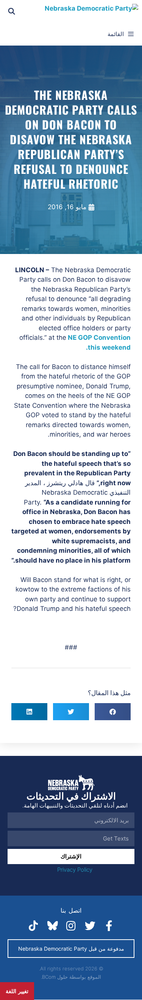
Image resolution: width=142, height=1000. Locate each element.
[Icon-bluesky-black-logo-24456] (52, 926)
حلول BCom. (54, 977)
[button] (113, 711)
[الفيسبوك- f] (109, 926)
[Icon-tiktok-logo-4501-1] (33, 926)
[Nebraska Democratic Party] (91, 11)
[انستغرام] (71, 926)
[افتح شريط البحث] (11, 11)
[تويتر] (90, 926)
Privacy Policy (74, 869)
